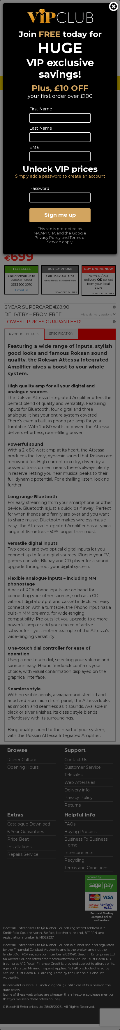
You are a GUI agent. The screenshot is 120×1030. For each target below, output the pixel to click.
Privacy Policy (48, 237)
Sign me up (60, 215)
